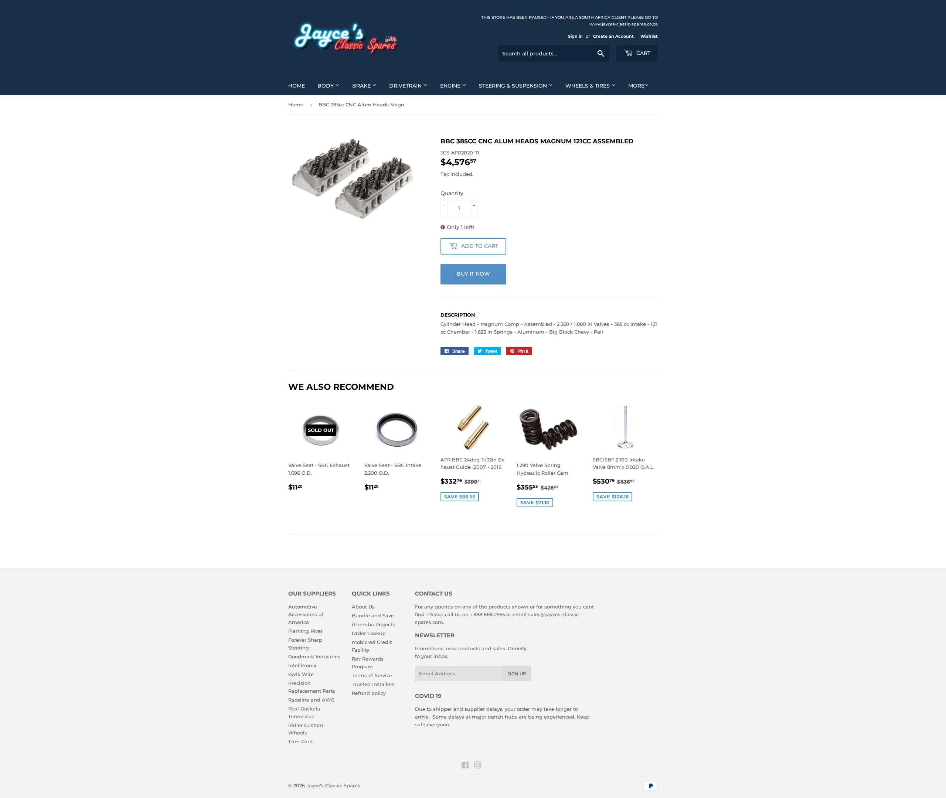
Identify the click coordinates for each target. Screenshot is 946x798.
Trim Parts (301, 741)
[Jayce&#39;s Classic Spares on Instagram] (477, 766)
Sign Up (516, 673)
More (636, 85)
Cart (642, 53)
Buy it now (473, 273)
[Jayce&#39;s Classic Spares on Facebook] (465, 766)
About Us (363, 607)
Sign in (575, 36)
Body (326, 85)
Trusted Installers (373, 684)
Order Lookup (369, 633)
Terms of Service (372, 675)
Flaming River (305, 631)
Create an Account (613, 36)
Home (296, 85)
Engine (451, 85)
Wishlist (649, 36)
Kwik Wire (301, 674)
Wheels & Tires (588, 85)
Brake (362, 85)
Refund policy (369, 693)
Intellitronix (302, 665)
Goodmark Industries (314, 656)
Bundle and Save (373, 615)
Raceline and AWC (311, 700)
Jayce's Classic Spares (333, 785)
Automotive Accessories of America (305, 614)
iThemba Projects (373, 624)
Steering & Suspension (513, 85)
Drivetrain (406, 85)
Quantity (451, 193)
